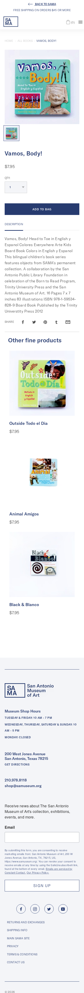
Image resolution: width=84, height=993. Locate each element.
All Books (25, 41)
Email (10, 827)
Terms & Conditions (22, 954)
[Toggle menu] (80, 21)
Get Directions (17, 764)
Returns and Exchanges (26, 922)
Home (9, 41)
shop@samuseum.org (23, 785)
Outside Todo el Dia (28, 423)
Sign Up (42, 885)
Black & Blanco (24, 604)
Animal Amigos (24, 514)
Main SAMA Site (18, 938)
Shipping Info (17, 930)
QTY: (7, 178)
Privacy (12, 946)
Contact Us (16, 962)
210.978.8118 (16, 780)
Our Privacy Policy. (38, 872)
